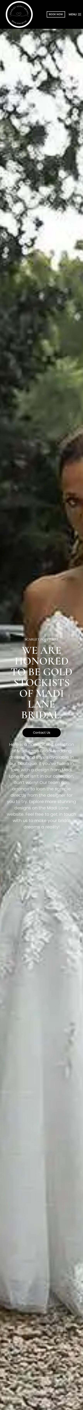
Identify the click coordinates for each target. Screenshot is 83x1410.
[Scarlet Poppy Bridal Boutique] (19, 14)
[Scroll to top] (73, 1398)
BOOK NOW (56, 14)
